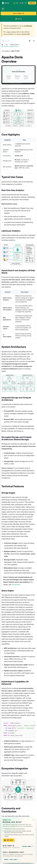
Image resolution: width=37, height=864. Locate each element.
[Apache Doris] (5, 3)
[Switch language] (29, 41)
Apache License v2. (12, 863)
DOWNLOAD (32, 3)
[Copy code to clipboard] (33, 723)
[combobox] (14, 41)
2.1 (29, 34)
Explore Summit (27, 846)
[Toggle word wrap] (29, 723)
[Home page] (2, 45)
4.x (23, 34)
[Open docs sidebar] (33, 41)
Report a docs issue (11, 859)
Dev (7, 44)
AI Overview (15, 584)
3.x (26, 34)
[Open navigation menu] (3, 9)
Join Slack (9, 840)
